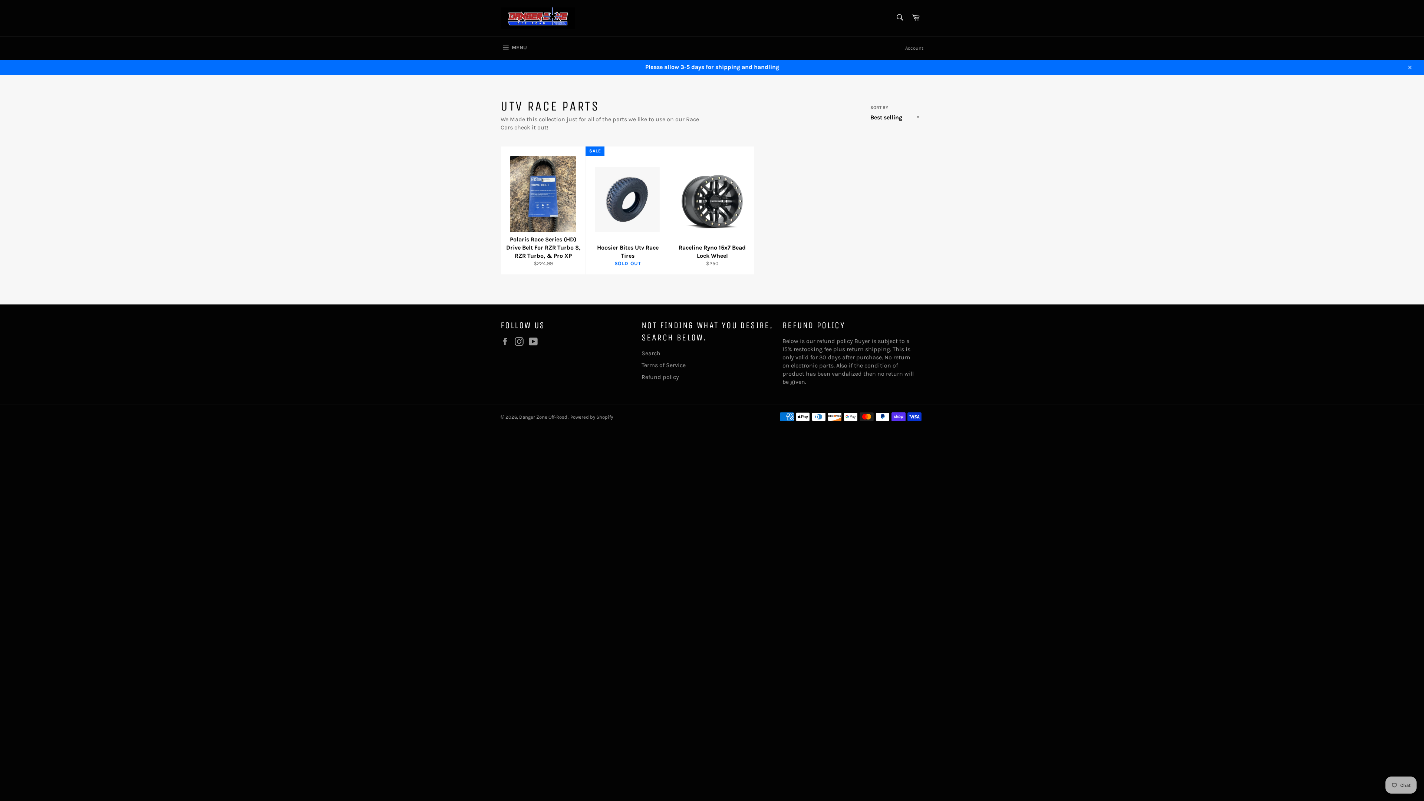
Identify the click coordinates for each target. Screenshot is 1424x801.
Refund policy (660, 376)
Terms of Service (664, 365)
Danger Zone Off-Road (543, 417)
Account (914, 48)
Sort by (879, 107)
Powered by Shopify (591, 417)
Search (651, 353)
